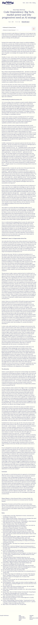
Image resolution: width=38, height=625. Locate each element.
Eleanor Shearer (16, 9)
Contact (31, 619)
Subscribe (31, 615)
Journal (27, 2)
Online (30, 2)
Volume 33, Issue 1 (25, 21)
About (33, 2)
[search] (35, 3)
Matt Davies (22, 9)
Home (24, 2)
